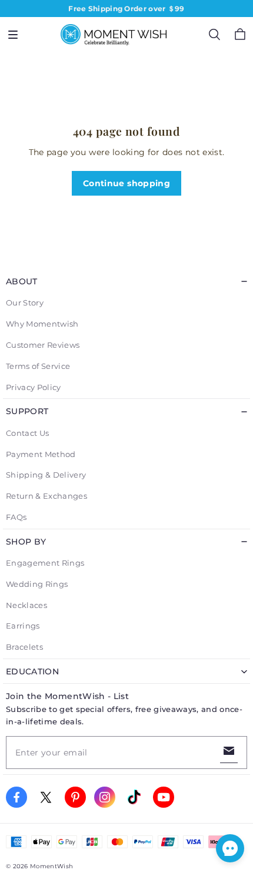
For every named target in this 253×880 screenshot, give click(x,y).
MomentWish (51, 866)
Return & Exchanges (46, 496)
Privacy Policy (33, 387)
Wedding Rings (37, 584)
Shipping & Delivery (46, 474)
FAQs (16, 517)
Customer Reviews (42, 345)
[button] (13, 34)
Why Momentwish (42, 323)
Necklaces (26, 605)
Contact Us (27, 433)
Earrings (23, 625)
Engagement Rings (45, 562)
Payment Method (41, 454)
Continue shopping (126, 183)
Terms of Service (38, 366)
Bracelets (24, 646)
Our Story (25, 302)
